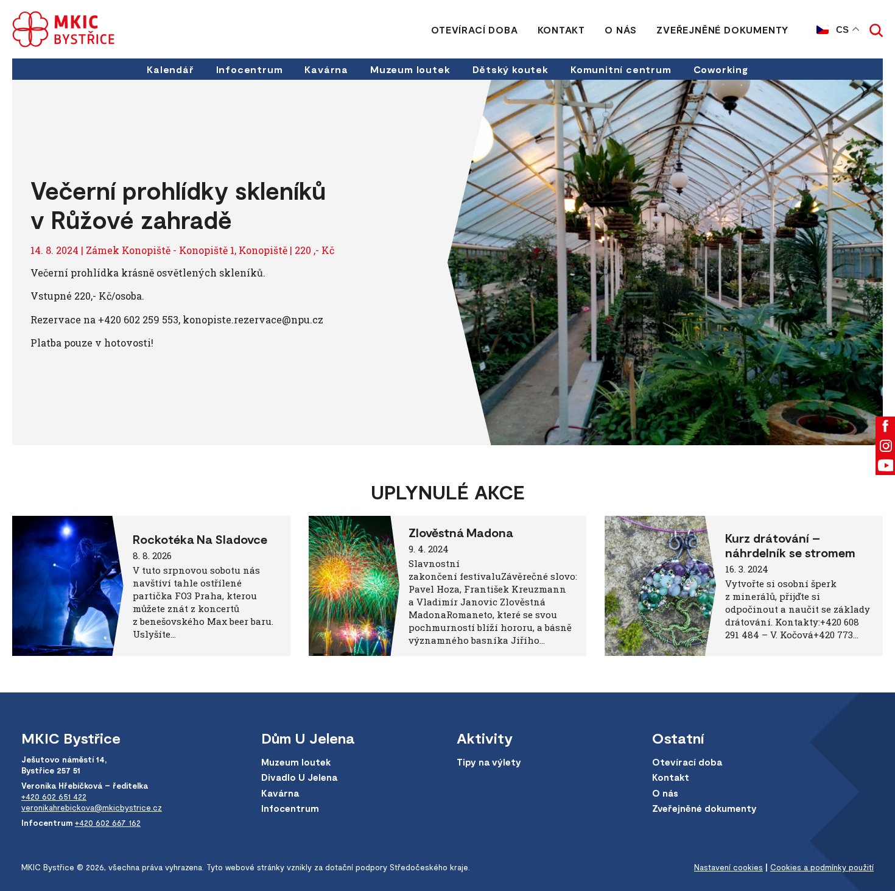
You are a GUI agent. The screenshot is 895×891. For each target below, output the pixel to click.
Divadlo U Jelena (299, 777)
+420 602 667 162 (108, 823)
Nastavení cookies (728, 867)
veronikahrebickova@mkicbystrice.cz (91, 807)
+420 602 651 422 (53, 796)
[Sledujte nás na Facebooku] (885, 426)
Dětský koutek (510, 69)
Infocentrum (249, 69)
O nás (621, 29)
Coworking (720, 69)
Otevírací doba (474, 29)
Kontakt (562, 29)
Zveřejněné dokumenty (722, 29)
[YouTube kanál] (885, 465)
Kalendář (170, 69)
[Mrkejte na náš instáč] (885, 446)
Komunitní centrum (621, 69)
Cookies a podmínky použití (822, 867)
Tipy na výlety (489, 761)
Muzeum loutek (410, 69)
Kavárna (326, 69)
